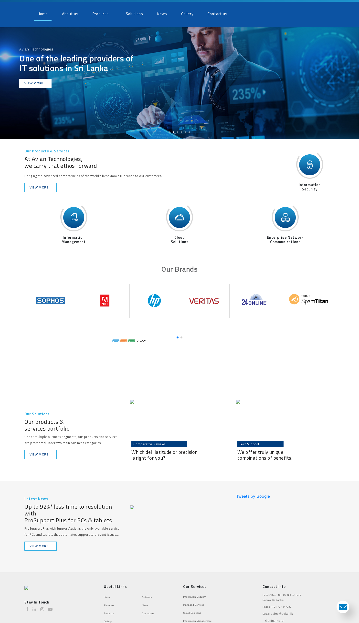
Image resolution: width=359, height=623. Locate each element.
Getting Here (274, 617)
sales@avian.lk (282, 610)
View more (34, 80)
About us (70, 12)
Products (109, 610)
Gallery (187, 12)
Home (43, 12)
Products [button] (101, 12)
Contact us (217, 12)
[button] (10, 80)
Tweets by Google (253, 492)
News (162, 12)
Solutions (134, 12)
